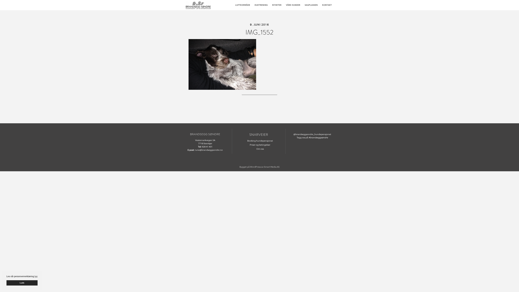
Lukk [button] (22, 283)
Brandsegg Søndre (200, 5)
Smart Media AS (272, 166)
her (36, 276)
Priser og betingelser (260, 144)
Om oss (260, 148)
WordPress (255, 166)
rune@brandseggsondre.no (209, 150)
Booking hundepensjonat (260, 140)
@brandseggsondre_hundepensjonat (312, 134)
